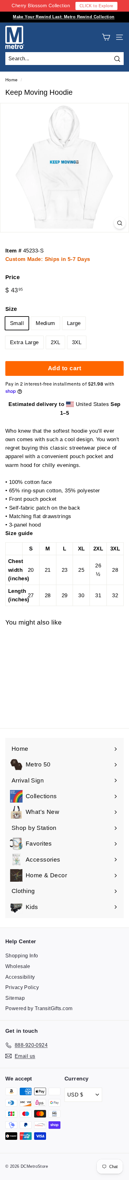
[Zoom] (120, 223)
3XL (76, 342)
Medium (45, 323)
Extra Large (24, 342)
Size (11, 309)
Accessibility (20, 977)
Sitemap (15, 998)
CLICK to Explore (96, 5)
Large (74, 323)
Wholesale (17, 966)
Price (12, 277)
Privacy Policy (22, 987)
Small (17, 323)
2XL (55, 342)
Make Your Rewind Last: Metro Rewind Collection (64, 16)
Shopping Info (21, 955)
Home (11, 79)
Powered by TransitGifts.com (38, 1008)
